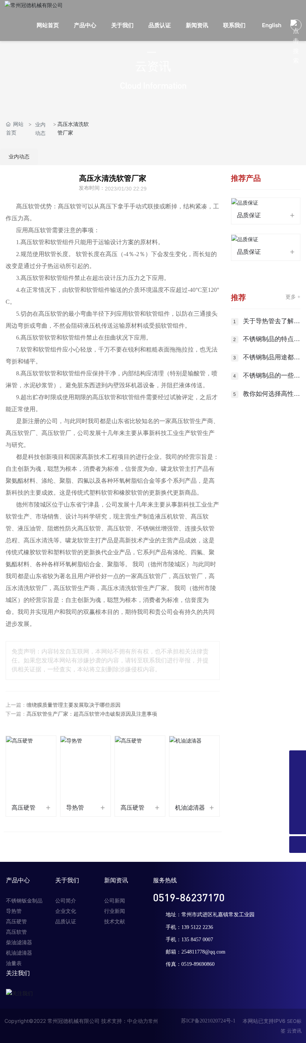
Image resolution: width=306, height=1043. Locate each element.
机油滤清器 (190, 807)
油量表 (14, 963)
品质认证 (65, 921)
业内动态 (40, 128)
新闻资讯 (116, 880)
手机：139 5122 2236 (189, 927)
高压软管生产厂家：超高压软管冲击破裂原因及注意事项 (91, 714)
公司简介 (65, 901)
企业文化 (65, 911)
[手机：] (297, 775)
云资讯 (294, 1031)
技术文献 (114, 921)
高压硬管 (23, 807)
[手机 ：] (297, 792)
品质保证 (249, 215)
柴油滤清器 (19, 942)
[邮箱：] (297, 809)
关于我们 (67, 880)
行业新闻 (114, 911)
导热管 (75, 807)
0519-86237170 (189, 897)
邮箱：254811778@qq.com (195, 952)
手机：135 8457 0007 (189, 939)
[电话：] (297, 758)
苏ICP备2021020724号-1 (208, 1021)
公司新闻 (114, 901)
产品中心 (18, 880)
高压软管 (16, 932)
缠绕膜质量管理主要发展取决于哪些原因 (73, 705)
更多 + (292, 297)
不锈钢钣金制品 (24, 901)
